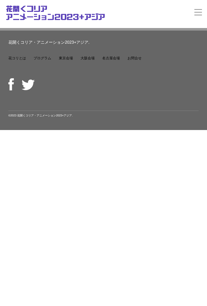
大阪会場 (88, 58)
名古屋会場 (111, 58)
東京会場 (66, 58)
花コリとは (17, 58)
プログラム (42, 58)
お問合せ (134, 58)
